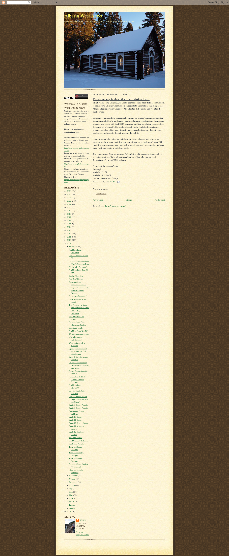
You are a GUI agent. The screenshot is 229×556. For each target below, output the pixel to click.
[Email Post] (118, 182)
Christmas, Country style (78, 296)
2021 (69, 204)
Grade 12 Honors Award (78, 423)
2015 (69, 223)
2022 (69, 201)
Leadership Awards (76, 443)
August (72, 485)
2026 (69, 191)
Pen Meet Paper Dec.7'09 (78, 331)
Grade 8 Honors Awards (78, 405)
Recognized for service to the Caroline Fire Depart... (79, 290)
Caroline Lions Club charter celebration (77, 323)
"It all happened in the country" (77, 300)
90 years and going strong (79, 334)
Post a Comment (101, 194)
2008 (69, 511)
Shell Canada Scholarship (79, 440)
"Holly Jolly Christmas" (78, 267)
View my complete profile (82, 533)
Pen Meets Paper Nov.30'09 (75, 386)
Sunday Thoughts (76, 276)
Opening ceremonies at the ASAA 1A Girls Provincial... (78, 351)
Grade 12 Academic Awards (76, 433)
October (72, 479)
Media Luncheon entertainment (75, 338)
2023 (69, 197)
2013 (69, 230)
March (72, 501)
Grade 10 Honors (75, 417)
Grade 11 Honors (75, 420)
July (71, 488)
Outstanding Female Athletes (76, 412)
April (71, 498)
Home (129, 199)
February (73, 505)
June (71, 491)
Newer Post (98, 199)
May (71, 495)
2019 (69, 210)
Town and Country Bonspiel (76, 448)
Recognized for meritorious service (77, 283)
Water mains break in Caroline (77, 344)
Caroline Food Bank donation (76, 392)
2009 (69, 243)
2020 (69, 207)
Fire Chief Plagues (76, 279)
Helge (82, 520)
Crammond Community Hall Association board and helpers (79, 365)
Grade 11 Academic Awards (76, 427)
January (72, 508)
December (73, 246)
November (73, 475)
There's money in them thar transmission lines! (79, 306)
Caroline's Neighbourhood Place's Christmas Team (79, 262)
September (73, 482)
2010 (69, 240)
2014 (69, 227)
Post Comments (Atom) (115, 206)
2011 (69, 237)
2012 (69, 233)
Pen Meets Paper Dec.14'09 (75, 312)
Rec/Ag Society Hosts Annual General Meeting (77, 379)
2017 (69, 217)
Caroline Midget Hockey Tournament (78, 465)
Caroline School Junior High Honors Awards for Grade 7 (78, 399)
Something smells (75, 328)
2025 (69, 194)
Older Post (160, 199)
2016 (69, 220)
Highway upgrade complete (76, 471)
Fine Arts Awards (75, 437)
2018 (69, 214)
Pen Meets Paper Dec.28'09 (75, 251)
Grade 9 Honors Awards (78, 408)
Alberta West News (83, 15)
